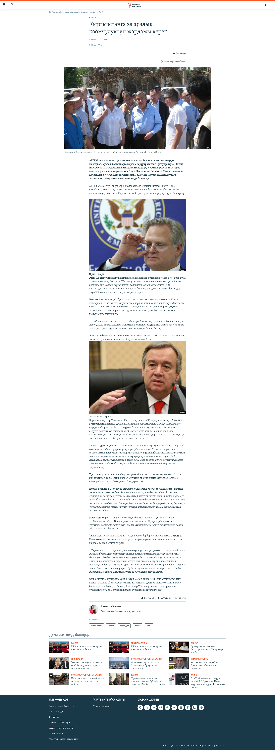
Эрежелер (54, 717)
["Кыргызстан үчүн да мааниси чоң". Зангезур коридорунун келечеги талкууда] (59, 663)
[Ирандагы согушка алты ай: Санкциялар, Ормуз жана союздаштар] (119, 663)
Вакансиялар (56, 734)
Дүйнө (194, 675)
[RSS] (194, 707)
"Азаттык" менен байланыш (63, 739)
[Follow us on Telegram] (160, 707)
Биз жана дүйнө (139, 643)
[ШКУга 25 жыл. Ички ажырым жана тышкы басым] (59, 647)
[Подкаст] (201, 707)
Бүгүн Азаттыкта (199, 659)
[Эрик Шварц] (137, 270)
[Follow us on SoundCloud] (174, 707)
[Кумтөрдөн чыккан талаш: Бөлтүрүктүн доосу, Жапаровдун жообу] (179, 647)
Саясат (93, 17)
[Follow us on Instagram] (181, 707)
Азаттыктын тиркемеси (61, 728)
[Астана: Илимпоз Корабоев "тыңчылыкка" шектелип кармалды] (179, 663)
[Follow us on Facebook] (140, 707)
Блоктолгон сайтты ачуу (61, 706)
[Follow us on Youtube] (154, 707)
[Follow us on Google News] (167, 707)
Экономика (77, 659)
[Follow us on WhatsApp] (187, 707)
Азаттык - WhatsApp (59, 723)
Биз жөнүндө (56, 712)
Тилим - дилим (101, 706)
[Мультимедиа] (266, 5)
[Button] (179, 53)
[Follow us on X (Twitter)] (147, 707)
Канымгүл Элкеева (98, 39)
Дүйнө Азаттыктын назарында (146, 659)
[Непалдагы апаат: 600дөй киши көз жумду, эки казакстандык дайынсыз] (59, 679)
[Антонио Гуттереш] (137, 413)
